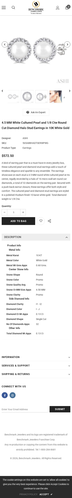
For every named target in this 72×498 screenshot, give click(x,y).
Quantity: (7, 206)
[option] (36, 50)
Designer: (6, 138)
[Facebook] (5, 395)
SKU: (4, 143)
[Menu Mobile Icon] (4, 8)
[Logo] (36, 7)
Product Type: (9, 148)
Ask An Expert (38, 112)
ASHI (25, 138)
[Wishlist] (41, 221)
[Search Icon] (13, 7)
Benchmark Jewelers (29, 458)
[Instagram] (13, 395)
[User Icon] (57, 8)
